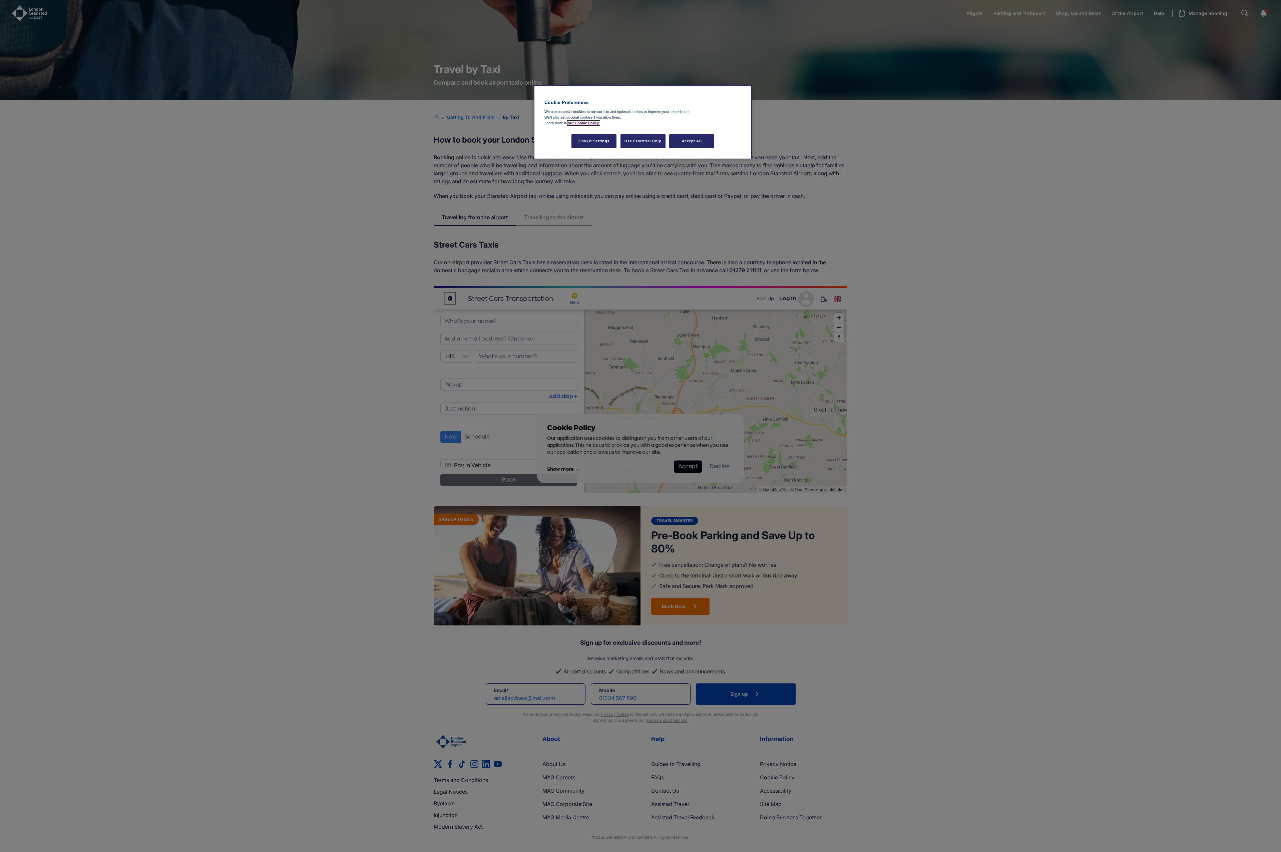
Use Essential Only (642, 141)
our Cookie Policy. (583, 123)
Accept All (692, 141)
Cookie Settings (593, 141)
